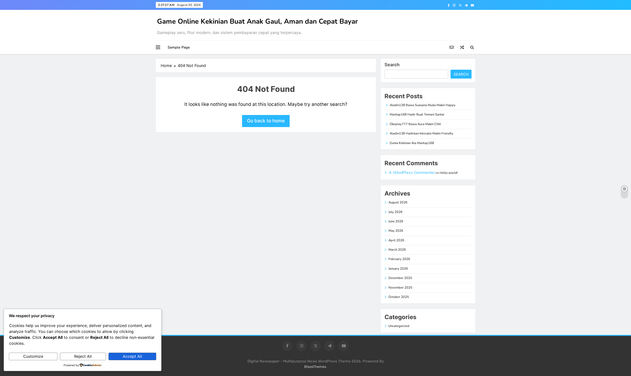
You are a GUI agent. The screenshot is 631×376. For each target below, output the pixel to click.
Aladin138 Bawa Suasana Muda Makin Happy (423, 105)
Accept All (132, 356)
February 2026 (399, 259)
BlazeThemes (315, 367)
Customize (33, 356)
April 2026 (396, 240)
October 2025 (398, 297)
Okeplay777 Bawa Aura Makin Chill (415, 124)
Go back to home (266, 121)
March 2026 (397, 249)
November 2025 (400, 287)
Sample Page (179, 47)
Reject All (83, 356)
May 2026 (395, 231)
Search (392, 64)
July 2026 (395, 212)
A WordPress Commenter (411, 172)
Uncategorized (398, 326)
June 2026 (395, 221)
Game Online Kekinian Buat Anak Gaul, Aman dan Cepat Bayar (257, 21)
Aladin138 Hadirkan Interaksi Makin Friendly (421, 133)
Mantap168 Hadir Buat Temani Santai (417, 114)
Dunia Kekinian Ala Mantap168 (412, 143)
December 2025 (400, 278)
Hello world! (449, 173)
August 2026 (397, 202)
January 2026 (398, 268)
